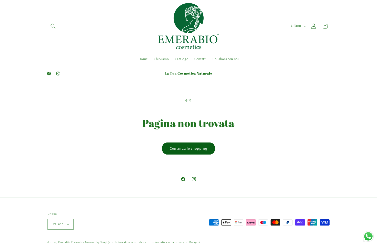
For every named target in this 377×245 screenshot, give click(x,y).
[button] (53, 26)
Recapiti (194, 242)
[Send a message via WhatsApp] (368, 236)
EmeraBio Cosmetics (71, 242)
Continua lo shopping (188, 148)
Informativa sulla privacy (168, 242)
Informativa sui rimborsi (131, 242)
